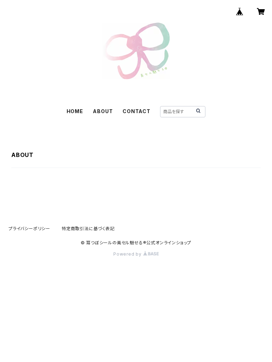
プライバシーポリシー (29, 228)
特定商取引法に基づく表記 (88, 228)
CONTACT (137, 111)
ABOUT (103, 111)
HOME (75, 111)
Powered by (128, 254)
